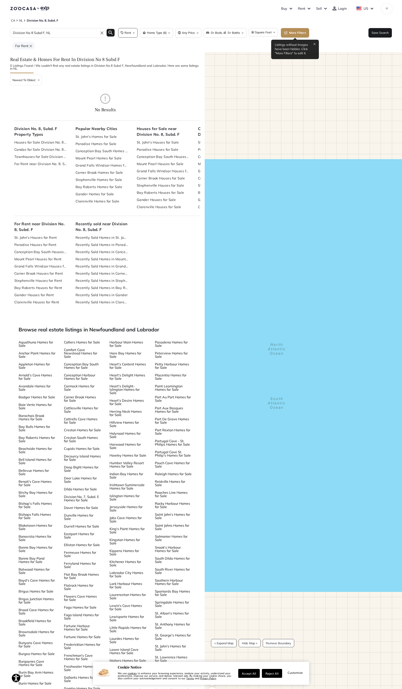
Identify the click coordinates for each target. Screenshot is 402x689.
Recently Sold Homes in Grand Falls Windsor (102, 266)
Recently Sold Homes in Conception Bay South (102, 252)
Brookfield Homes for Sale (35, 622)
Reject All (272, 673)
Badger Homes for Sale (37, 397)
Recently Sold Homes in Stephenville (102, 280)
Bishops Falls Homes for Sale (35, 516)
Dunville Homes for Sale (78, 517)
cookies (132, 673)
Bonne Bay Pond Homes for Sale (32, 560)
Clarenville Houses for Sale (159, 207)
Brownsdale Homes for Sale (36, 633)
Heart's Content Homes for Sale (128, 366)
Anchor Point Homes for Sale (37, 355)
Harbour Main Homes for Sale (126, 344)
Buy (284, 8)
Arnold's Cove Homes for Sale (35, 377)
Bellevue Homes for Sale (34, 472)
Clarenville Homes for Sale (97, 201)
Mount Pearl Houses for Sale (160, 164)
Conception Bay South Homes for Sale (102, 151)
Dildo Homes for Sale (80, 489)
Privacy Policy (208, 678)
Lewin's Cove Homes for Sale (126, 607)
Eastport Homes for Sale (79, 535)
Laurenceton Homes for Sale (128, 596)
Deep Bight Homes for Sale (81, 469)
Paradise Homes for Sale (96, 144)
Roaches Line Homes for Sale (171, 494)
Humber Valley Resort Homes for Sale (127, 464)
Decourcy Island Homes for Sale (82, 458)
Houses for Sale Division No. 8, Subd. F (40, 142)
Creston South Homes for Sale (81, 439)
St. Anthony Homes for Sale (172, 626)
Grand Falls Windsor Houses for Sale (163, 171)
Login (342, 8)
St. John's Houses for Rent (35, 237)
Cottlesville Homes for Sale (81, 410)
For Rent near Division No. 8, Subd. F (40, 164)
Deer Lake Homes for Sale (80, 480)
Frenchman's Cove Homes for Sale (78, 657)
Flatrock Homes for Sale (78, 587)
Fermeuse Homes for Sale (80, 554)
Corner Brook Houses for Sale (161, 178)
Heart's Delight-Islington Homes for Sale (125, 389)
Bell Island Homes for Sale (35, 461)
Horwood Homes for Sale (125, 446)
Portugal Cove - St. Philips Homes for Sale (172, 442)
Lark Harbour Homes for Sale (126, 585)
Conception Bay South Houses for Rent (40, 252)
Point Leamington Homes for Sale (169, 388)
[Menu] (386, 8)
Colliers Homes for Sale (82, 342)
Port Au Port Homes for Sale (173, 399)
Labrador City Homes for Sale (126, 574)
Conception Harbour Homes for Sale (79, 377)
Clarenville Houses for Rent (36, 302)
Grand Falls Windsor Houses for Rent (40, 266)
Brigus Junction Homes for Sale (36, 600)
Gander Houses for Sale (156, 200)
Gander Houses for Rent (34, 295)
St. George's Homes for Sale (173, 637)
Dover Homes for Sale (81, 508)
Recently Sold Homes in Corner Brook (102, 273)
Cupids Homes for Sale (82, 448)
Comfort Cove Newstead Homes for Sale (80, 353)
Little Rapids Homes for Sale (128, 629)
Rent (301, 8)
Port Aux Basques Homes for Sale (169, 410)
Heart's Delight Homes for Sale (127, 377)
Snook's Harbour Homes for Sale (168, 549)
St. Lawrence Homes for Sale (171, 659)
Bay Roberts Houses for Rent (38, 288)
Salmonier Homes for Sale (171, 538)
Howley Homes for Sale (128, 455)
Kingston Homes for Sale (125, 541)
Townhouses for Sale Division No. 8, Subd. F (40, 157)
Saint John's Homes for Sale (172, 516)
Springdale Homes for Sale (172, 604)
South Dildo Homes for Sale (172, 560)
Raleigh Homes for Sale (173, 474)
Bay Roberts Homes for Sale (99, 187)
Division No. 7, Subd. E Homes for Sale (81, 498)
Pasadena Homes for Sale (171, 344)
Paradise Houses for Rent (35, 245)
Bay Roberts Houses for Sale (160, 192)
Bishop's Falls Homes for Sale (35, 505)
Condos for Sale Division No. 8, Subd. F (40, 149)
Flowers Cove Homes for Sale (80, 598)
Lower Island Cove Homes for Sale (124, 651)
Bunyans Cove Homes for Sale (36, 644)
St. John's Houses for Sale (158, 142)
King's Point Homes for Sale (127, 530)
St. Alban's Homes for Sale (172, 615)
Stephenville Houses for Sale (160, 185)
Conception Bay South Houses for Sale (163, 157)
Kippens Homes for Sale (124, 552)
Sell (319, 8)
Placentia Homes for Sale (171, 377)
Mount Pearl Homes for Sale (99, 158)
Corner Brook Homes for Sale (99, 172)
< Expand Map (223, 643)
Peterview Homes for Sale (171, 355)
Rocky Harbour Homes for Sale (172, 505)
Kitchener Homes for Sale (125, 563)
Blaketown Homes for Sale (35, 527)
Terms (190, 678)
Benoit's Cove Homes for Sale (35, 483)
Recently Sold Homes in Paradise (102, 245)
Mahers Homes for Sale (128, 660)
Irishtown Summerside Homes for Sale (127, 486)
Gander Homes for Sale (95, 194)
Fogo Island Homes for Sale (81, 616)
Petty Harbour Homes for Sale (172, 366)
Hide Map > (249, 643)
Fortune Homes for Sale (82, 637)
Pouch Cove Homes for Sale (172, 464)
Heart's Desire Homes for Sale (127, 402)
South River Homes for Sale (172, 571)
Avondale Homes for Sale (35, 388)
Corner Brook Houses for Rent (38, 273)
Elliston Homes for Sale (82, 545)
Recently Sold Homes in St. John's (102, 237)
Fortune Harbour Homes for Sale (77, 627)
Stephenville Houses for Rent (38, 280)
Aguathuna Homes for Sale (36, 344)
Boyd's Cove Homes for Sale (37, 582)
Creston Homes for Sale (82, 430)
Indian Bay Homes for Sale (126, 475)
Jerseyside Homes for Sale (126, 508)
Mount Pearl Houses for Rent (38, 259)
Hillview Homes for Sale (124, 424)
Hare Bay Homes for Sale (125, 355)
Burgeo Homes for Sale (37, 654)
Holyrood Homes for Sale (125, 435)
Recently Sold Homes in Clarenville (102, 302)
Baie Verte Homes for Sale (35, 406)
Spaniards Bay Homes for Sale (172, 593)
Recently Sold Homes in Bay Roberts (102, 288)
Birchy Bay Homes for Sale (36, 494)
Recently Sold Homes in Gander (102, 295)
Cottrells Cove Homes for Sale (80, 421)
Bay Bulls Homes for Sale (34, 428)
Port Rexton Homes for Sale (172, 431)
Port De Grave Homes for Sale (172, 421)
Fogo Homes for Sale (80, 607)
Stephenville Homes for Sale (99, 180)
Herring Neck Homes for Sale (126, 413)
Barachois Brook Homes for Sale (31, 417)
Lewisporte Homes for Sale (127, 618)
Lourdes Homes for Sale (124, 640)
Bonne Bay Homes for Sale (36, 549)
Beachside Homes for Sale (35, 450)
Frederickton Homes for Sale (82, 646)
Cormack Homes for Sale (79, 388)
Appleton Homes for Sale (34, 366)
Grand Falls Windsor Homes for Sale (102, 165)
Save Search (380, 33)
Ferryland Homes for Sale (80, 565)
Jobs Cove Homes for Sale (126, 519)
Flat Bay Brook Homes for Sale (81, 576)
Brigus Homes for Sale (36, 591)
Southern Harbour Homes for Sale (169, 582)
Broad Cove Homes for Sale (36, 611)
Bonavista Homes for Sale (35, 538)
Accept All (249, 673)
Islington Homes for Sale (125, 497)
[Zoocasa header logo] (29, 8)
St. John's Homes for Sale (96, 136)
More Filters (297, 33)
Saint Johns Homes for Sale (172, 527)
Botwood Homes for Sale (34, 571)
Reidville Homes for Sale (170, 483)
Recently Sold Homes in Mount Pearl (102, 259)
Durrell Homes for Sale (81, 526)
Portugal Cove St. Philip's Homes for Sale (173, 453)
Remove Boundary (278, 643)
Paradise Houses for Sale (158, 149)
